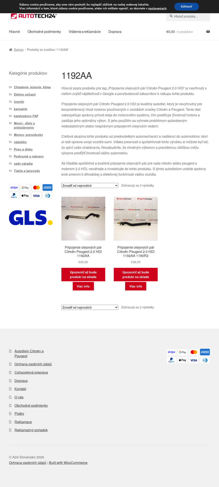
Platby (19, 413)
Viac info (83, 286)
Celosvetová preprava (31, 372)
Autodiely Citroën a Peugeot (29, 353)
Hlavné (14, 31)
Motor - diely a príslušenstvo (24, 125)
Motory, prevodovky (28, 135)
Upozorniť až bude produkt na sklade (83, 274)
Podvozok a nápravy (29, 156)
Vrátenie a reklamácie (85, 31)
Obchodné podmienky (44, 31)
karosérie (20, 109)
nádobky (20, 142)
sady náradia (23, 163)
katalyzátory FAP (26, 116)
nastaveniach (157, 8)
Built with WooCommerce (68, 462)
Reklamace (23, 421)
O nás (19, 397)
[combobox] (188, 16)
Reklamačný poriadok (31, 429)
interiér (19, 101)
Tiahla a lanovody (27, 171)
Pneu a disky (23, 149)
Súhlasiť (186, 6)
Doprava (114, 31)
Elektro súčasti (25, 94)
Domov (19, 49)
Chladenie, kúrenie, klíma (32, 87)
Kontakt (20, 388)
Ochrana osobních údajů (33, 364)
